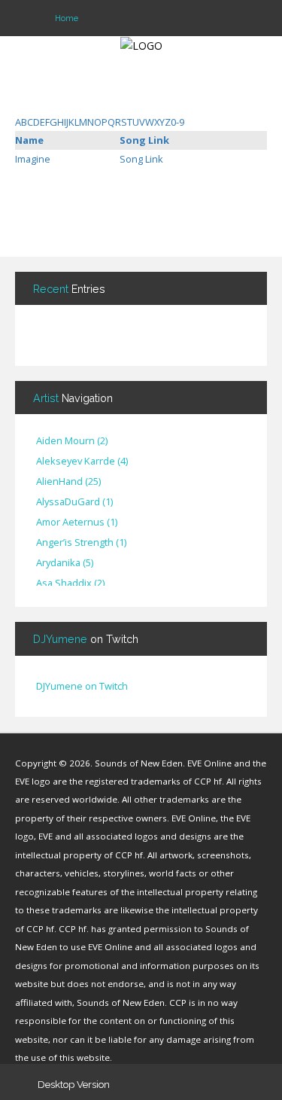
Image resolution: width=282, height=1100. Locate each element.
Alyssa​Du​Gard (74, 502)
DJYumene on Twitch (82, 686)
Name (29, 140)
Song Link (144, 140)
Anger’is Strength (81, 543)
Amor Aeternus (76, 522)
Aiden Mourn (72, 441)
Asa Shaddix (70, 583)
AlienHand (68, 482)
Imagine (32, 159)
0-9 (177, 122)
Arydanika (64, 563)
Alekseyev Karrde (82, 462)
